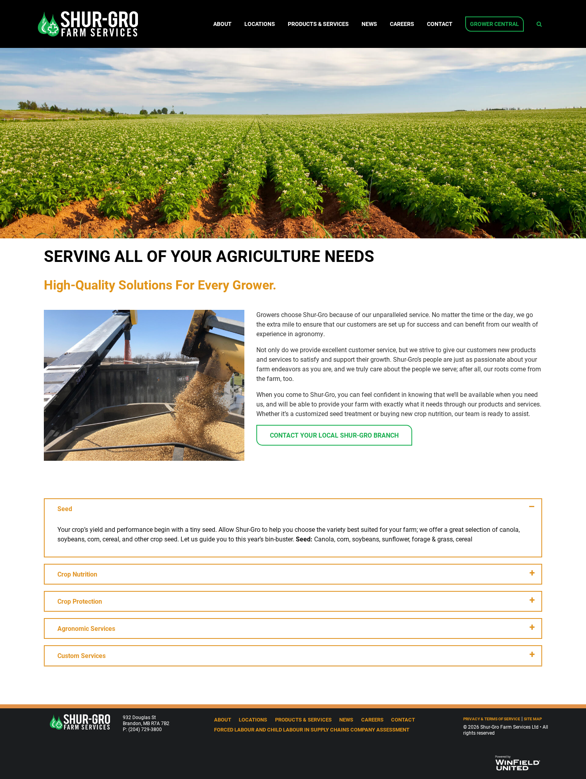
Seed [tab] (64, 508)
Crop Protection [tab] (79, 601)
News (369, 24)
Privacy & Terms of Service (491, 719)
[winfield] (517, 762)
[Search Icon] (539, 24)
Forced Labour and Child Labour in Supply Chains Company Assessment (311, 729)
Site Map (533, 719)
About (222, 24)
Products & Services (318, 24)
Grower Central (494, 24)
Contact (439, 24)
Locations (259, 24)
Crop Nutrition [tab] (77, 574)
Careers (402, 24)
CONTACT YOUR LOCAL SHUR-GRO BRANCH (334, 435)
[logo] (80, 721)
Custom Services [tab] (81, 655)
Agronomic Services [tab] (86, 628)
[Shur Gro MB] (88, 23)
